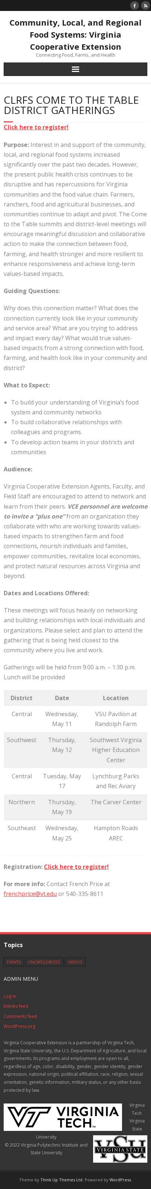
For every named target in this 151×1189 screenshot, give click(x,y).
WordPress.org (19, 1026)
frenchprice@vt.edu (30, 894)
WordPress (120, 1179)
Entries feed (16, 1006)
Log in (10, 996)
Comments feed (20, 1016)
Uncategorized (44, 962)
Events (14, 962)
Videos (75, 962)
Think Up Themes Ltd (61, 1179)
